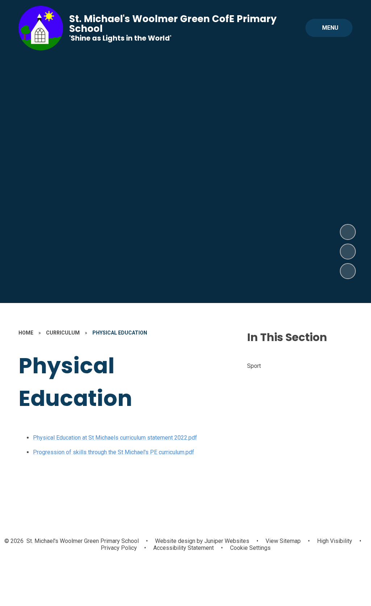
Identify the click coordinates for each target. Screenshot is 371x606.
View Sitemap (283, 540)
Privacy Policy (119, 547)
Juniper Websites (226, 540)
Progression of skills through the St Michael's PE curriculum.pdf (113, 452)
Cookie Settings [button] (250, 547)
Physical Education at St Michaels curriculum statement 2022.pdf (115, 437)
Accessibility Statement (183, 547)
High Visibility (334, 540)
